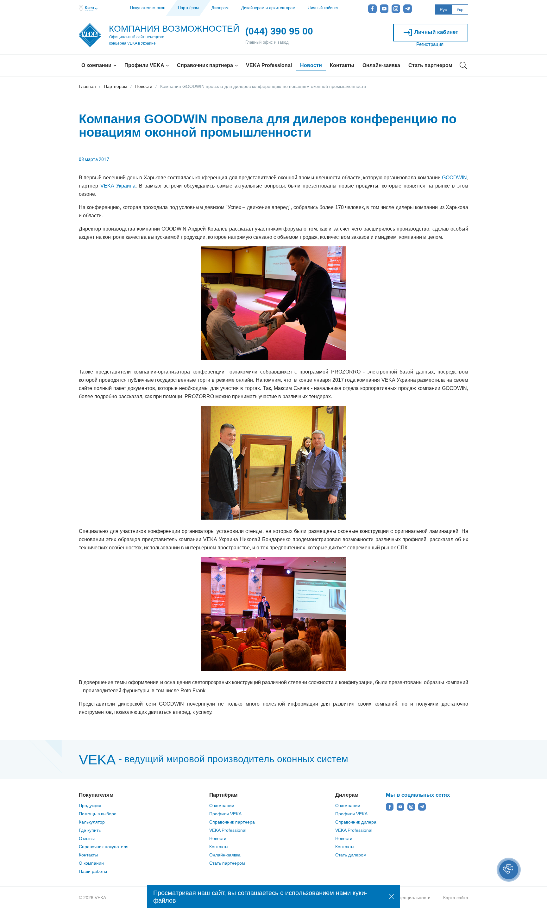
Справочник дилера (355, 822)
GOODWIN (454, 177)
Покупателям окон (147, 7)
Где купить (90, 830)
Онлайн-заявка (381, 65)
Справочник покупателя (104, 846)
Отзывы (87, 838)
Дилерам (220, 7)
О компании (97, 65)
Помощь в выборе (97, 813)
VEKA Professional (269, 65)
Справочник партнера (205, 65)
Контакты (342, 65)
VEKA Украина (117, 185)
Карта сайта (455, 897)
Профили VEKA (144, 65)
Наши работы (93, 871)
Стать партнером (430, 65)
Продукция (90, 805)
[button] (508, 869)
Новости (311, 65)
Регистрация (429, 44)
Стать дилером (351, 854)
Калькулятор (92, 822)
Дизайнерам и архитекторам (268, 7)
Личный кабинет (323, 7)
